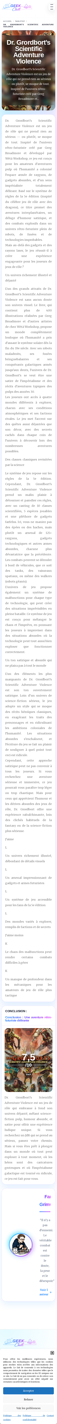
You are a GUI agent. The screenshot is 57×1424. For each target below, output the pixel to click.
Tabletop (20, 21)
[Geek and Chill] (17, 6)
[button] (52, 1352)
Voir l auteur (45, 1292)
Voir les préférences (28, 1408)
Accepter (28, 1390)
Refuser (28, 1399)
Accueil (7, 21)
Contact (50, 1415)
